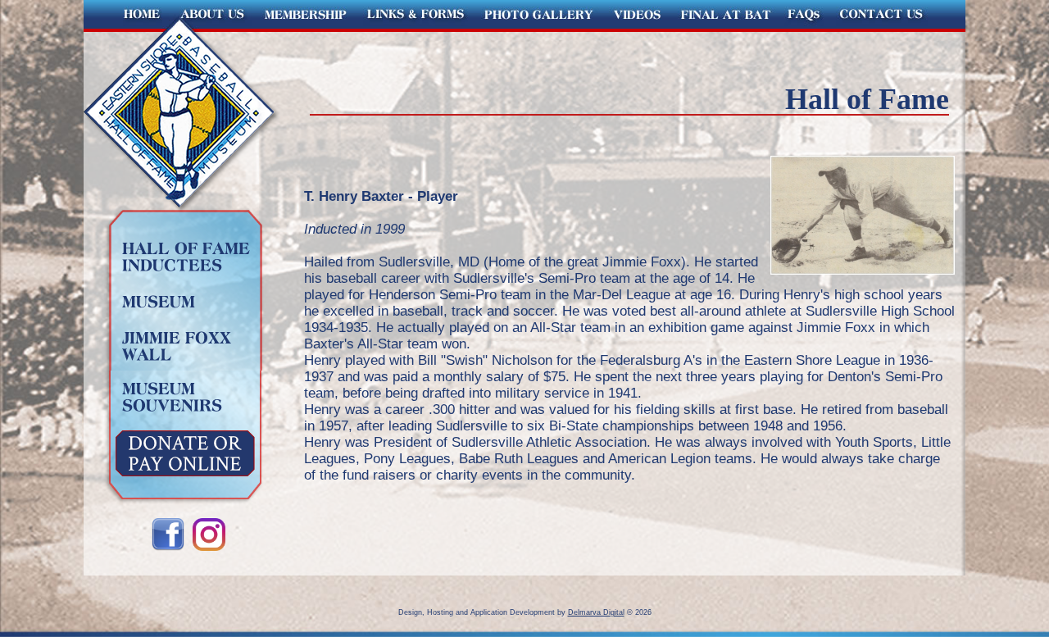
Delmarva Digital (596, 612)
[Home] (128, 27)
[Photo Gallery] (538, 27)
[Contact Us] (897, 27)
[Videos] (636, 27)
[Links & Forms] (415, 27)
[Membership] (305, 27)
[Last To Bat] (724, 27)
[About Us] (214, 27)
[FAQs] (803, 27)
